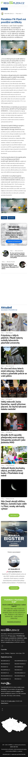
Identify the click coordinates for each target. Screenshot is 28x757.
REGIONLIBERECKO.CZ (6, 676)
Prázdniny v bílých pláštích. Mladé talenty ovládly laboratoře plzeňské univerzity (12, 339)
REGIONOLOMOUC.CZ (20, 672)
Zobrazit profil (14, 588)
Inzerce (2, 653)
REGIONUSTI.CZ (5, 672)
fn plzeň (4, 217)
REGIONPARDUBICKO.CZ (21, 660)
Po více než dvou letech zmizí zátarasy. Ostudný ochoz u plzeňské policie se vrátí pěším (18, 255)
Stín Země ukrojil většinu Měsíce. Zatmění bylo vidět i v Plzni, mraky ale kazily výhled (14, 505)
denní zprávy (13, 635)
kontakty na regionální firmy (11, 638)
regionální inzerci (9, 642)
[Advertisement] (14, 288)
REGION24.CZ (18, 679)
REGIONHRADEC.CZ (6, 679)
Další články (13, 515)
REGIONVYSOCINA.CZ (20, 663)
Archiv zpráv (19, 653)
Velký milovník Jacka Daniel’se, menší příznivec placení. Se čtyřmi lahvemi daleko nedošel (13, 405)
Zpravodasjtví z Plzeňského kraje (9, 310)
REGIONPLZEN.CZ (9, 13)
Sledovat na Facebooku (14, 241)
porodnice (11, 217)
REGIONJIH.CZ (4, 666)
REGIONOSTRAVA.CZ (20, 676)
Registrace (12, 653)
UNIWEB (18, 691)
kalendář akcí (20, 638)
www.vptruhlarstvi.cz (15, 572)
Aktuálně (4, 8)
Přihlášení (7, 653)
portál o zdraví (12, 701)
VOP (14, 746)
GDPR (11, 746)
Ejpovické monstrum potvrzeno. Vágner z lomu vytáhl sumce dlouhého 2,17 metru (10, 266)
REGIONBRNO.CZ (19, 666)
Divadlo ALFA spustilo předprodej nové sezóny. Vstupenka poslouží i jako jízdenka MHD (13, 438)
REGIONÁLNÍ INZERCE (14, 622)
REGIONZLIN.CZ (18, 669)
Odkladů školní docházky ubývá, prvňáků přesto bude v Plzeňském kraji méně (13, 472)
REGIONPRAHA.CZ (5, 669)
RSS (23, 653)
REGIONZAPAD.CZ (5, 663)
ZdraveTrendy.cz (4, 703)
